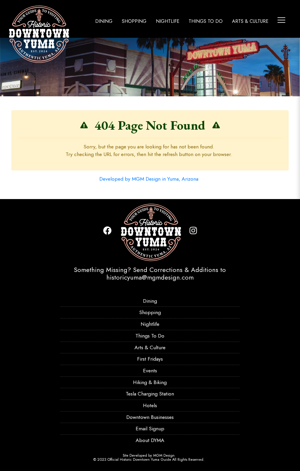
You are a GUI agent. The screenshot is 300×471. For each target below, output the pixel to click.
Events (150, 370)
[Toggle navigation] (281, 20)
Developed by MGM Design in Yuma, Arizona (148, 179)
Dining (103, 21)
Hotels (150, 405)
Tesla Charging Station (150, 394)
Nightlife (167, 21)
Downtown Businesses (150, 417)
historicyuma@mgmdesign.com (150, 277)
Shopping (134, 21)
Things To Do (206, 21)
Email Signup (150, 428)
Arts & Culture (250, 21)
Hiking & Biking (150, 382)
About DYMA (150, 440)
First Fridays (150, 359)
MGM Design (164, 455)
